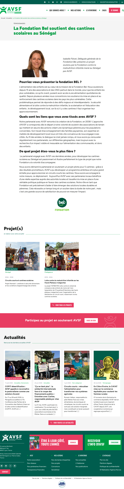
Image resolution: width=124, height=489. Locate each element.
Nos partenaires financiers (36, 466)
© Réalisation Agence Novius (110, 470)
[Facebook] (45, 2)
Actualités (9, 18)
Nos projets (55, 463)
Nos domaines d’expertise (60, 460)
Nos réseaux (31, 463)
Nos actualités (81, 460)
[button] (123, 10)
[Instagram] (57, 2)
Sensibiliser (55, 470)
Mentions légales (106, 463)
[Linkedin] (61, 2)
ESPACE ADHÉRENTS (70, 2)
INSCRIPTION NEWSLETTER (109, 2)
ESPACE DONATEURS (89, 2)
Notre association (33, 460)
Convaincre (55, 466)
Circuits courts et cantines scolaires (19, 280)
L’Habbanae (80, 463)
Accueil (3, 18)
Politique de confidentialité (109, 466)
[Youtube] (53, 2)
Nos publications (82, 466)
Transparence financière (35, 470)
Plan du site (104, 460)
